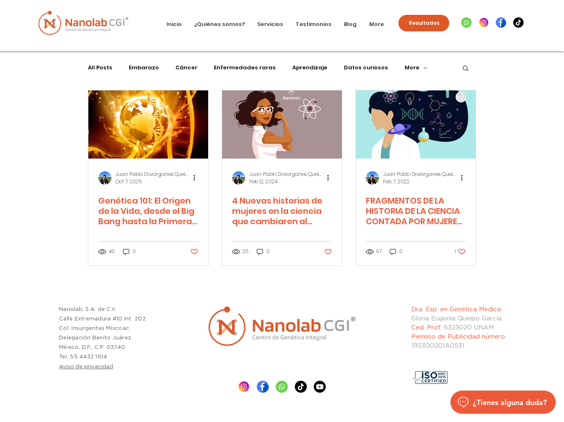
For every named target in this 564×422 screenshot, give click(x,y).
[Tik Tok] (301, 387)
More (412, 67)
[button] (465, 68)
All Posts (100, 67)
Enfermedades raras (245, 67)
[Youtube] (320, 387)
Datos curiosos (366, 67)
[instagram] (484, 22)
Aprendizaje (309, 67)
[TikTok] (518, 22)
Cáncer (186, 67)
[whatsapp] (466, 22)
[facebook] (501, 22)
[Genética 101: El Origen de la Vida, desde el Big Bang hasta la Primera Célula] (148, 124)
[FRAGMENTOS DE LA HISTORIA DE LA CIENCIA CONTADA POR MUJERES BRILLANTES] (416, 124)
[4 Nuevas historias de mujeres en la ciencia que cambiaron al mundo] (282, 124)
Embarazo (144, 67)
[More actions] (197, 178)
